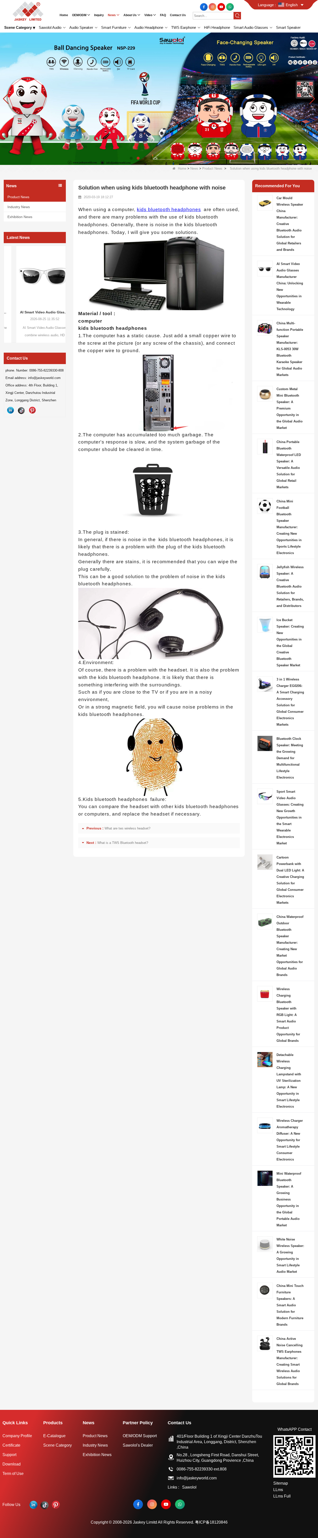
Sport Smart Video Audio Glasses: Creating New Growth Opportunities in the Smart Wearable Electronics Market (290, 817)
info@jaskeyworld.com (197, 1478)
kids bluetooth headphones (169, 209)
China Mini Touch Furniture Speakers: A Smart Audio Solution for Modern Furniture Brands (290, 1305)
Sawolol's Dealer (138, 1445)
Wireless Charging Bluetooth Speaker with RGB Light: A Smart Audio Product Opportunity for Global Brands (288, 1015)
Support (9, 1455)
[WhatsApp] (230, 6)
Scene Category (57, 1445)
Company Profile (17, 1436)
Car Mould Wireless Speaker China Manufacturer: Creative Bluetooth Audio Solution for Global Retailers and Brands (290, 224)
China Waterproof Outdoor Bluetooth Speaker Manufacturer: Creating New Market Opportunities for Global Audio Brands (290, 946)
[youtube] (221, 6)
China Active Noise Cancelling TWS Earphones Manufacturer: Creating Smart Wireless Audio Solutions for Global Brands (290, 1361)
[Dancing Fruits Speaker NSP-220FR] (159, 98)
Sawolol (189, 1487)
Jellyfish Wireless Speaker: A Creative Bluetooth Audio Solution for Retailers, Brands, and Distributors (290, 586)
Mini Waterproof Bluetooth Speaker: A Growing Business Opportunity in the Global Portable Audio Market (289, 1199)
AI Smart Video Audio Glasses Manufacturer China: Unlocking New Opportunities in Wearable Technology (34, 312)
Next (64, 286)
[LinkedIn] (10, 410)
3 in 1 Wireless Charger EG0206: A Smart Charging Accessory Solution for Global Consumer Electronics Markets (290, 701)
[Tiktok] (21, 410)
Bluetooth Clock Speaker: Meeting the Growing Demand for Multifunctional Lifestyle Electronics (290, 758)
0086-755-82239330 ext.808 (202, 1469)
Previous (5, 286)
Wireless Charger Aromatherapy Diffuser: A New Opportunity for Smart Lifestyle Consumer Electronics (290, 1140)
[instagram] (213, 6)
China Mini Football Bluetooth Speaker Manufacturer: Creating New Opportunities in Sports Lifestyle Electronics (289, 527)
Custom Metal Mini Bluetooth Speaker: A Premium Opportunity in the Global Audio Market (290, 408)
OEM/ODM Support (140, 1436)
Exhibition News (19, 217)
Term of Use (13, 1473)
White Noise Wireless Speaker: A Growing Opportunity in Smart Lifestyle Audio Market (290, 1256)
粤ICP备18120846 (211, 1522)
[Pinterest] (32, 410)
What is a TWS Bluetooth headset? (122, 843)
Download (11, 1464)
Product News (212, 168)
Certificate (11, 1445)
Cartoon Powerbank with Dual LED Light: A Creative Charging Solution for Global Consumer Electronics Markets (290, 880)
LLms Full (282, 1496)
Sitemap (280, 1483)
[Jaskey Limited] (28, 11)
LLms (278, 1490)
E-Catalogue (54, 1436)
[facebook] (204, 6)
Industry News (18, 207)
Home (182, 168)
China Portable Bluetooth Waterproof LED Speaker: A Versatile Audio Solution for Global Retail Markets (289, 464)
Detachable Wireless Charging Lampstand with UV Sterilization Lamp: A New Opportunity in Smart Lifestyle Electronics (289, 1080)
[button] (131, 158)
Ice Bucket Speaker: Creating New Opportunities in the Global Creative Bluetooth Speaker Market (290, 642)
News (194, 168)
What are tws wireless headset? (127, 828)
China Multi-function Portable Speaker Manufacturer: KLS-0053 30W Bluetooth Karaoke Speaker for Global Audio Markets (290, 349)
